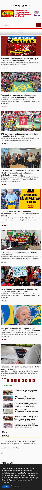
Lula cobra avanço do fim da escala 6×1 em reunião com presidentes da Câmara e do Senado (20, 329)
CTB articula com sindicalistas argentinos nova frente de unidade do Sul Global (26, 391)
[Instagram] (19, 5)
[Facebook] (12, 5)
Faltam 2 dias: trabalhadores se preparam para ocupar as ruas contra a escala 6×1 (19, 290)
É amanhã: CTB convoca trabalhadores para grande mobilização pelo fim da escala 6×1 (18, 96)
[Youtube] (15, 5)
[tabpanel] (21, 409)
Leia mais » (4, 68)
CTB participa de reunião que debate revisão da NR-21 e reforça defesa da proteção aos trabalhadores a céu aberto (20, 173)
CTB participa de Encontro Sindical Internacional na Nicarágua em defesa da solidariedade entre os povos (26, 425)
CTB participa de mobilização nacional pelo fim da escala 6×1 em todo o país (20, 135)
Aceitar (6, 486)
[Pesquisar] (38, 25)
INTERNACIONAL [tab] (7, 385)
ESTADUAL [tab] (5, 436)
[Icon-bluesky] (26, 5)
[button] (21, 31)
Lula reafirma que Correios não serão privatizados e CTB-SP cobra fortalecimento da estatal (20, 214)
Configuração (16, 486)
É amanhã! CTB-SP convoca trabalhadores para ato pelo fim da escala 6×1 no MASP (20, 59)
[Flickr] (22, 5)
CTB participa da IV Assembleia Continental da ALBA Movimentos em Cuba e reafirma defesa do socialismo (25, 398)
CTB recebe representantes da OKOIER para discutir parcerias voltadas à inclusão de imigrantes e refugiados (25, 405)
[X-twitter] (29, 5)
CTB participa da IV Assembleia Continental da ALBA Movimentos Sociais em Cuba (26, 411)
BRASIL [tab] (4, 432)
